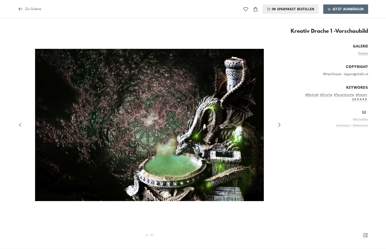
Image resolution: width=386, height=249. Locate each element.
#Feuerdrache (344, 95)
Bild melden (360, 119)
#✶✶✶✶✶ (359, 99)
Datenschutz (360, 125)
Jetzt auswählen (347, 9)
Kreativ (363, 53)
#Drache (326, 95)
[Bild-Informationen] (365, 235)
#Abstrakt (312, 95)
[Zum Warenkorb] (255, 9)
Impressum (343, 125)
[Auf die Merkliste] (245, 9)
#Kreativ (361, 95)
